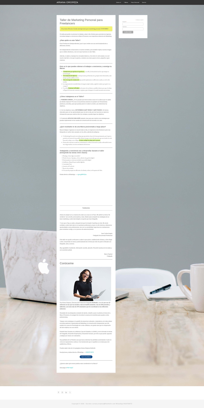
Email (124, 21)
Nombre (125, 26)
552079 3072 (90, 352)
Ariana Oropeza (67, 2)
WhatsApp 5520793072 (124, 403)
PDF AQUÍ (70, 367)
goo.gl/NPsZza (82, 174)
